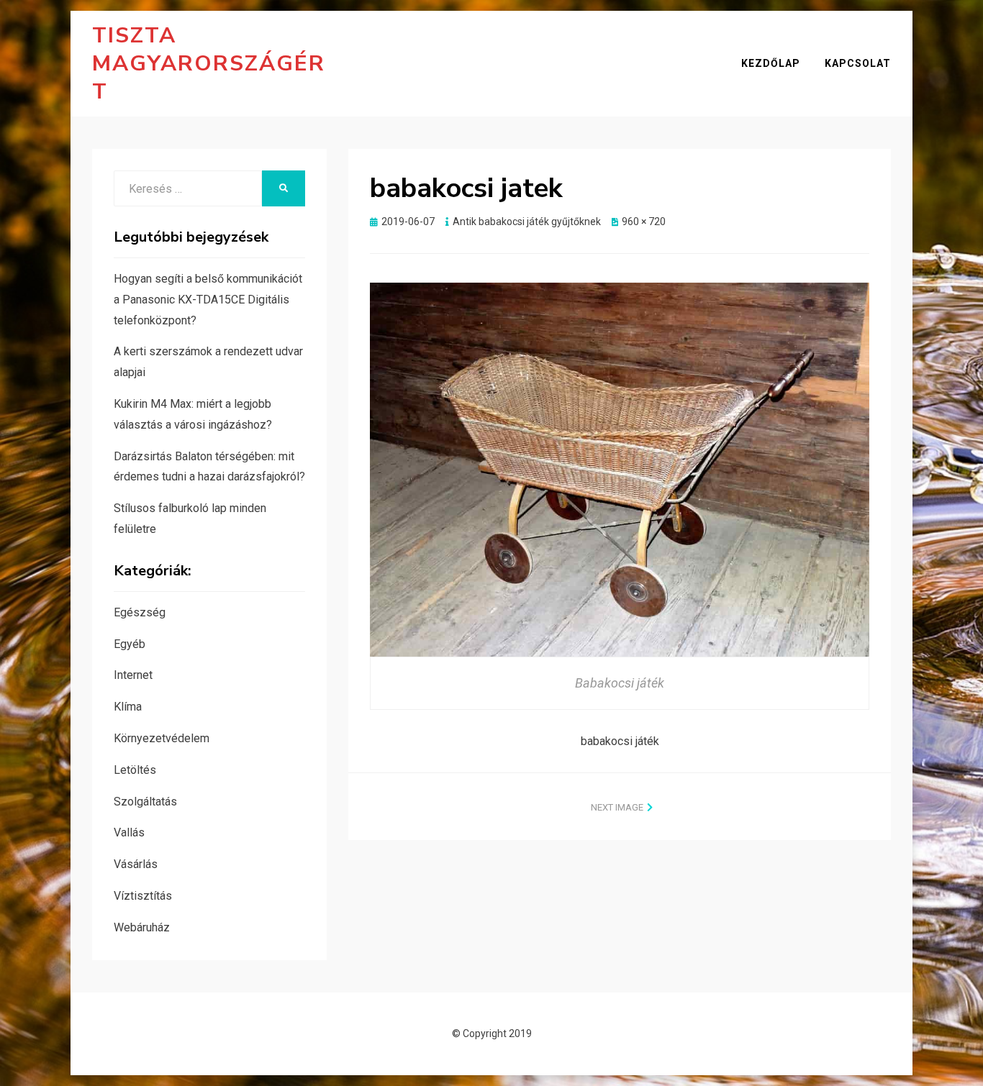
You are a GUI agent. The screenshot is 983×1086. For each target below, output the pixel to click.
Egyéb (129, 644)
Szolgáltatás (145, 801)
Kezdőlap (770, 63)
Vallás (129, 832)
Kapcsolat (858, 63)
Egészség (140, 612)
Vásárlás (136, 864)
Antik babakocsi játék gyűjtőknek (527, 221)
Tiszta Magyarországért (208, 63)
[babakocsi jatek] (619, 467)
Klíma (128, 706)
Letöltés (135, 770)
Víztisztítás (143, 896)
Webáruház (142, 927)
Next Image (617, 807)
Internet (133, 675)
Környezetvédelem (161, 738)
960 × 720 (644, 221)
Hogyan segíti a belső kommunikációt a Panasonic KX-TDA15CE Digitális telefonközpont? (208, 299)
